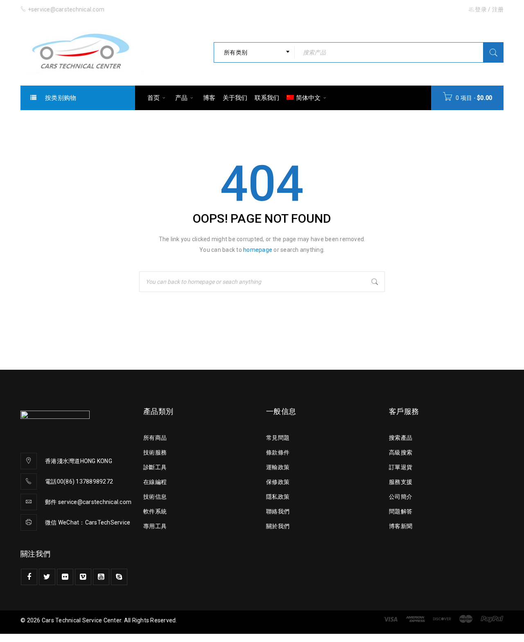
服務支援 (400, 482)
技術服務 (155, 452)
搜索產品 (400, 437)
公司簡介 (400, 496)
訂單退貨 (400, 467)
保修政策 (277, 482)
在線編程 (155, 482)
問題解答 (400, 511)
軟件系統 (155, 511)
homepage (257, 249)
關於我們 (277, 526)
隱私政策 (277, 496)
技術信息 (155, 496)
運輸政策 (277, 467)
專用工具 (155, 526)
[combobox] (254, 52)
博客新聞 (400, 526)
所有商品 (155, 437)
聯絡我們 (277, 511)
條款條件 (277, 452)
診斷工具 (155, 467)
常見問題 (277, 437)
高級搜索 (400, 452)
